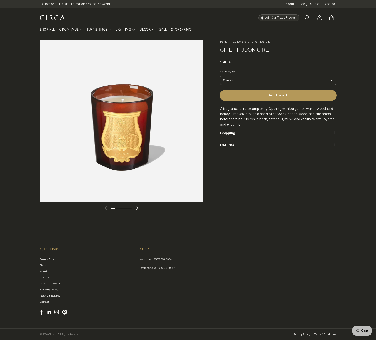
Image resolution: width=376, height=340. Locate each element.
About (290, 4)
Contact (330, 4)
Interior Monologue (50, 283)
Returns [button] (227, 145)
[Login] (319, 17)
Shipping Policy (49, 289)
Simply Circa (47, 259)
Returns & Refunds (50, 295)
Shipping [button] (227, 133)
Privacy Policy (302, 334)
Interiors (44, 277)
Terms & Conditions (325, 334)
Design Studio (309, 4)
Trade (43, 265)
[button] (307, 17)
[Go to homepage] (52, 17)
